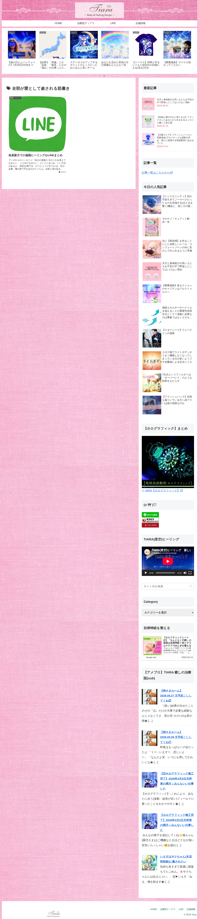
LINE (181, 909)
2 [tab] (99, 75)
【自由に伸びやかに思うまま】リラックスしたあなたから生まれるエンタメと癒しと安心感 (175, 120)
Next (194, 50)
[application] (168, 561)
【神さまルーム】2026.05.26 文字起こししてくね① (176, 737)
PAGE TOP (191, 888)
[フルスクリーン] (190, 572)
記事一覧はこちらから (156, 172)
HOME (153, 909)
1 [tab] (94, 75)
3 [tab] (104, 75)
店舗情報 (191, 909)
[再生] (145, 572)
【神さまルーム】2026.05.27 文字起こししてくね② (176, 695)
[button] (191, 586)
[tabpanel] (21, 50)
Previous (4, 50)
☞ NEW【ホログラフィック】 (161, 490)
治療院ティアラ (167, 909)
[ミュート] (185, 572)
